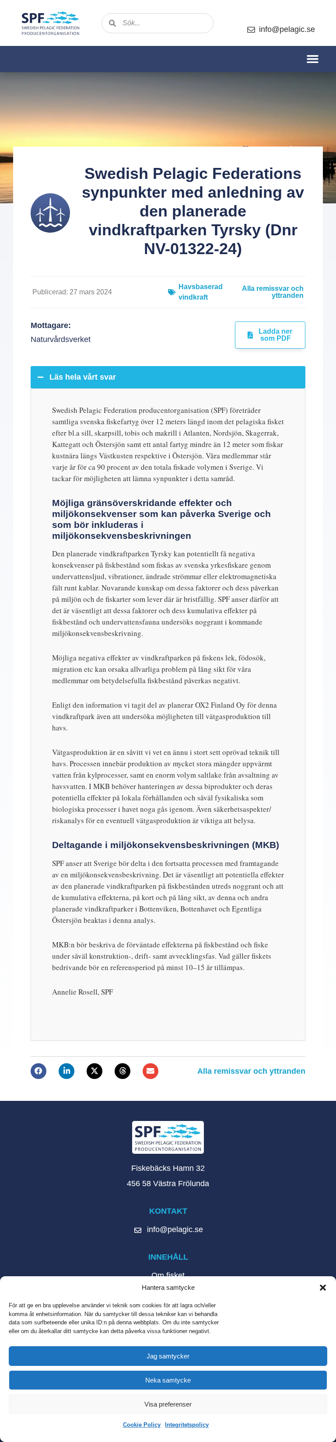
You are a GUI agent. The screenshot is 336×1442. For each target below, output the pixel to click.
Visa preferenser (168, 1404)
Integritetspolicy (187, 1424)
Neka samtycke (168, 1380)
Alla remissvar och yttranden (273, 292)
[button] (322, 1287)
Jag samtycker (168, 1356)
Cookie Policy (142, 1424)
